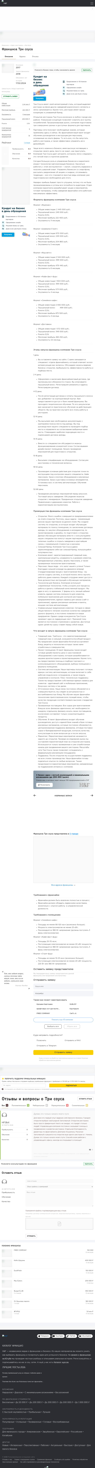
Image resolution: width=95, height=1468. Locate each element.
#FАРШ (17, 1311)
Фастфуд (28, 45)
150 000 (90, 1250)
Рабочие (45, 1445)
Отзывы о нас (7, 1459)
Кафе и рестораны (17, 45)
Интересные (16, 1445)
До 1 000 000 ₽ (82, 1402)
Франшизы (5, 45)
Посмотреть (45, 785)
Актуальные (56, 1445)
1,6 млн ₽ (90, 1311)
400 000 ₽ (89, 1260)
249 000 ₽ (26, 119)
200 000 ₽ (89, 1281)
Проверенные (34, 1422)
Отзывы (35, 56)
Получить (8, 234)
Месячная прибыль (8, 110)
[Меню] (91, 3)
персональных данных (32, 1089)
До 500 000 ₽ (66, 1402)
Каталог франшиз (12, 1345)
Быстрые (68, 1445)
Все (3, 1105)
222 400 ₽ (26, 110)
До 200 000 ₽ (36, 1402)
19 (29, 135)
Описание (9, 56)
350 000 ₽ (89, 1291)
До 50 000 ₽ (21, 1402)
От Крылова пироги (21, 1301)
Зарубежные (48, 1432)
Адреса (22, 56)
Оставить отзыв (85, 1099)
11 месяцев (26, 114)
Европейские (63, 1432)
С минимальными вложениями (39, 1392)
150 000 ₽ (89, 1270)
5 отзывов (17, 1293)
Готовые (47, 1422)
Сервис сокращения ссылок (24, 1459)
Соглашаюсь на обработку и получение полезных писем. (33, 1089)
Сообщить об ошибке (62, 1459)
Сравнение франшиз (44, 1459)
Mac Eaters (18, 1281)
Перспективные (31, 1445)
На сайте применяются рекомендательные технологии (39, 1462)
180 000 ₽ (89, 1301)
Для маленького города (13, 1432)
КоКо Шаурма (19, 1260)
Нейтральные (38, 1105)
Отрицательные (58, 1105)
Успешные (21, 1422)
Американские (33, 1432)
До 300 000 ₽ (51, 1402)
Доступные (80, 1445)
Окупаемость (6, 114)
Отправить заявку (10, 96)
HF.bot (5, 1122)
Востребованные (61, 1422)
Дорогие (19, 1392)
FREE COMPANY (20, 1250)
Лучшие (46, 1412)
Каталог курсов (61, 1362)
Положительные (19, 1105)
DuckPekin (18, 1270)
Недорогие (7, 1392)
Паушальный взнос (8, 119)
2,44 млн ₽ (26, 104)
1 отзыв (27, 142)
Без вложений (62, 1392)
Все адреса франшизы (62, 885)
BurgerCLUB (18, 1291)
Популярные (8, 1422)
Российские (76, 1432)
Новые (5, 1445)
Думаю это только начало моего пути (51, 1114)
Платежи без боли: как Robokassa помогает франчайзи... (22, 1381)
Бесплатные (8, 1402)
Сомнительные (78, 1105)
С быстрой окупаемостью (14, 1412)
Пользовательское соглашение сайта (21, 1457)
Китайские (7, 1435)
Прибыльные (34, 1412)
